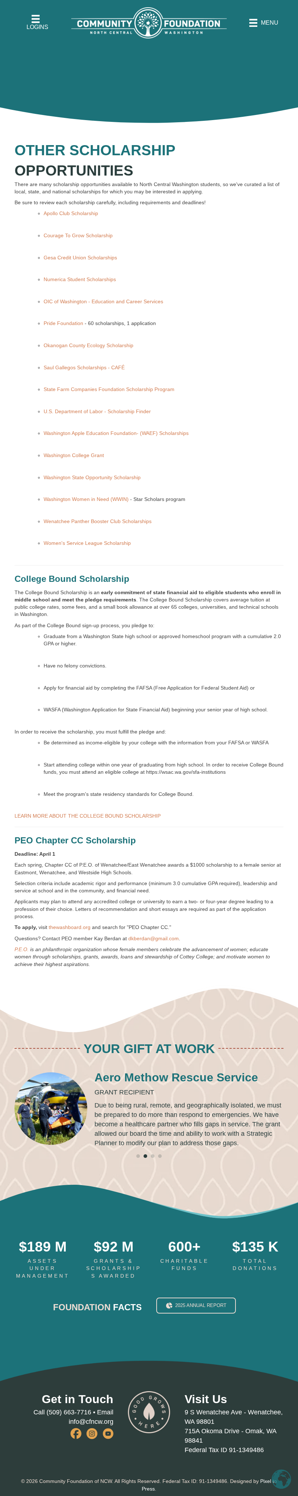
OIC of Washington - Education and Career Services (103, 301)
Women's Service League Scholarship (87, 543)
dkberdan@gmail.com (153, 938)
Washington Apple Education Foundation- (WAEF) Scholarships (116, 433)
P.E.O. (22, 949)
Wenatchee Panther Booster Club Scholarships (98, 521)
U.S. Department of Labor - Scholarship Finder (97, 411)
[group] (43, 1259)
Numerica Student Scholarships (80, 279)
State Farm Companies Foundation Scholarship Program (109, 389)
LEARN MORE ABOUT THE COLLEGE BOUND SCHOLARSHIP (88, 816)
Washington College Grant (74, 455)
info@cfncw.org (91, 1421)
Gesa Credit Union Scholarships (80, 257)
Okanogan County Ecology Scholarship (88, 345)
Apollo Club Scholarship (71, 213)
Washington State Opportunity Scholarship (92, 477)
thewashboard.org (69, 927)
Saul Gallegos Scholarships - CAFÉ (84, 367)
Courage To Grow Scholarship (78, 235)
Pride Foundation (63, 323)
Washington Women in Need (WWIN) (87, 499)
